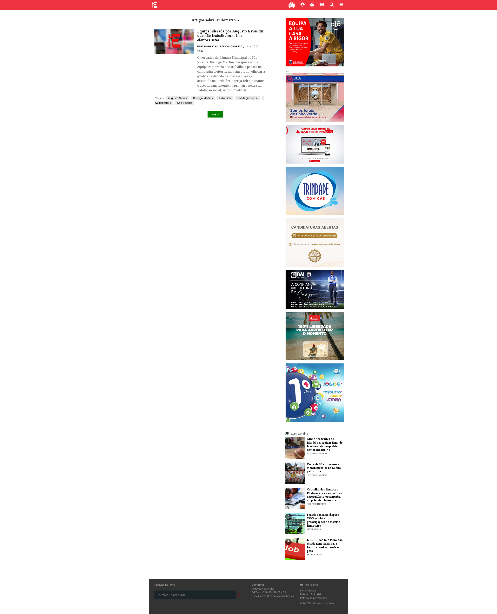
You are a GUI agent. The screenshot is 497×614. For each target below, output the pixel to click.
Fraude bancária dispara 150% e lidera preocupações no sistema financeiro (323, 520)
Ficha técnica (308, 590)
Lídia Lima (225, 98)
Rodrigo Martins (202, 98)
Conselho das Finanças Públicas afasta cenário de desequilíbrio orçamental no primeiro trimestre (324, 494)
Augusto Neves (177, 98)
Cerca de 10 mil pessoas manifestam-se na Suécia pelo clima (324, 467)
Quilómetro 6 (163, 102)
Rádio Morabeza (231, 46)
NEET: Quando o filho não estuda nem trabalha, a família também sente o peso (325, 545)
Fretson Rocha (207, 46)
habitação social (247, 98)
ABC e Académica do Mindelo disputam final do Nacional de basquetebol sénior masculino (325, 444)
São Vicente (184, 102)
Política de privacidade (313, 598)
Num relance (310, 584)
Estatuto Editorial (310, 594)
